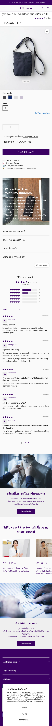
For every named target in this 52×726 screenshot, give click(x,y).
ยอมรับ (24, 708)
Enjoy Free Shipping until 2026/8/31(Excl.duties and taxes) (26, 2)
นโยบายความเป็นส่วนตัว (34, 701)
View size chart (43, 113)
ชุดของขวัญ (33, 136)
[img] (8, 316)
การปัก (25, 136)
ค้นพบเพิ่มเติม (26, 511)
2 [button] (25, 443)
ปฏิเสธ (24, 714)
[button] (40, 18)
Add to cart (26, 151)
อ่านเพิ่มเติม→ (24, 571)
